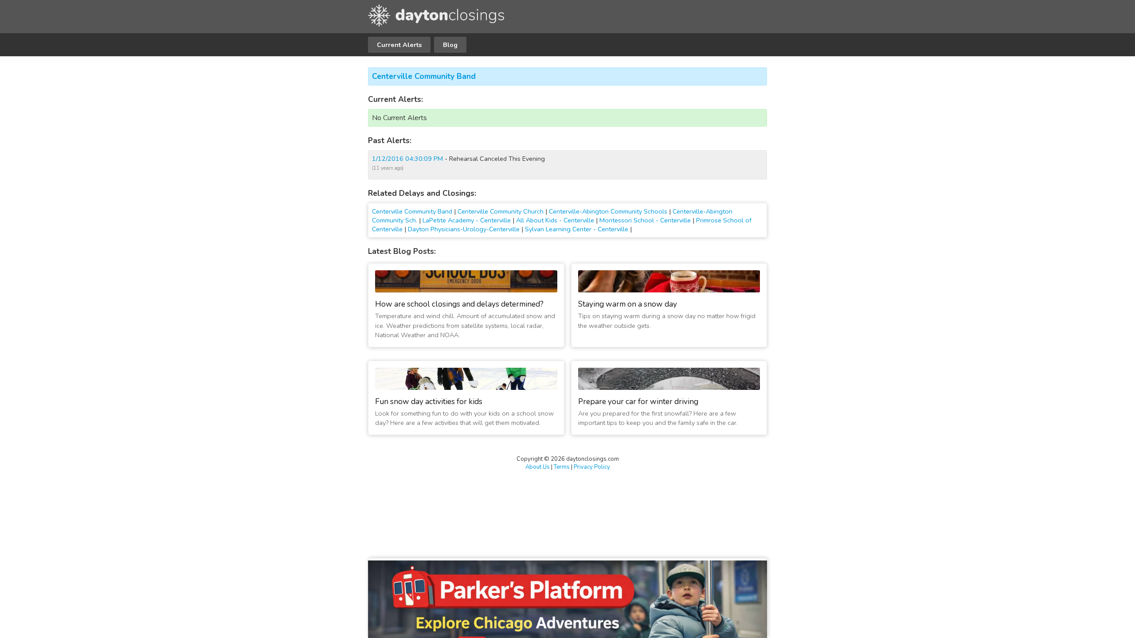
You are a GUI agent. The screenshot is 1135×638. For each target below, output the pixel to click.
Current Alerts (399, 44)
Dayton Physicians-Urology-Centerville (464, 229)
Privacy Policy (592, 467)
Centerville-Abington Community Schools (608, 211)
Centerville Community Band (424, 76)
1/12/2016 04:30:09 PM (407, 158)
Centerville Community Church (501, 211)
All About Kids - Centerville (555, 220)
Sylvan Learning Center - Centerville (576, 229)
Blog (450, 44)
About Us (537, 467)
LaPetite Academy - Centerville (467, 220)
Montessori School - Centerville (645, 220)
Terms (562, 467)
